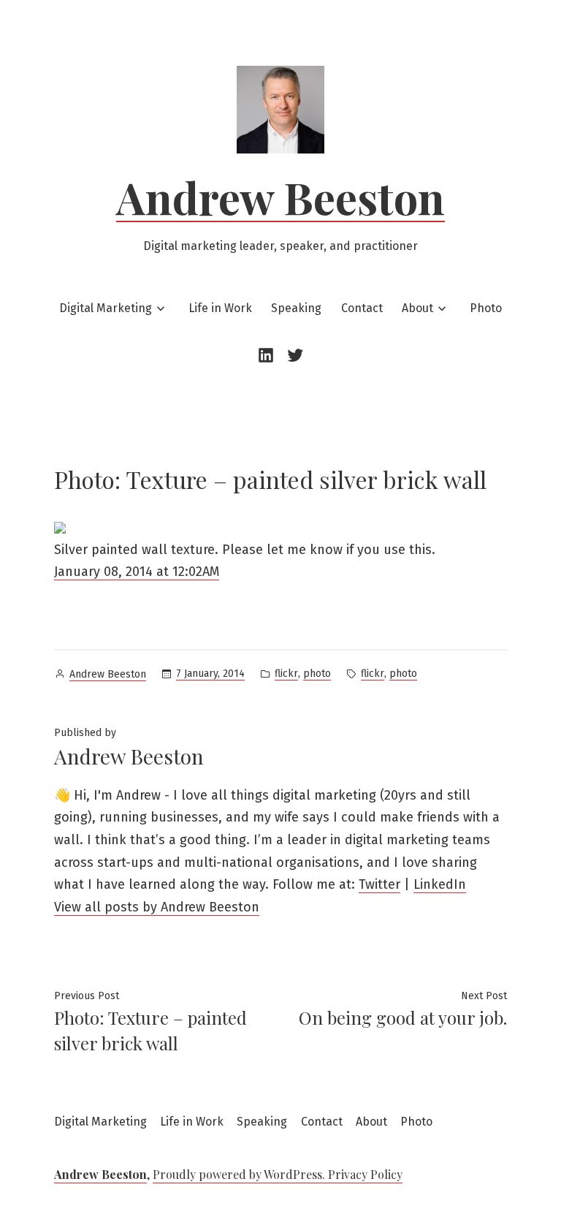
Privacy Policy (365, 1174)
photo (317, 673)
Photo (486, 308)
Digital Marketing (105, 308)
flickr (286, 673)
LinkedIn (439, 884)
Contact (362, 308)
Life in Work (220, 308)
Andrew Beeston (280, 196)
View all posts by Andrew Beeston (156, 907)
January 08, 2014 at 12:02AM (136, 572)
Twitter (379, 884)
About (417, 308)
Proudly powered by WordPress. (240, 1174)
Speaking (296, 308)
